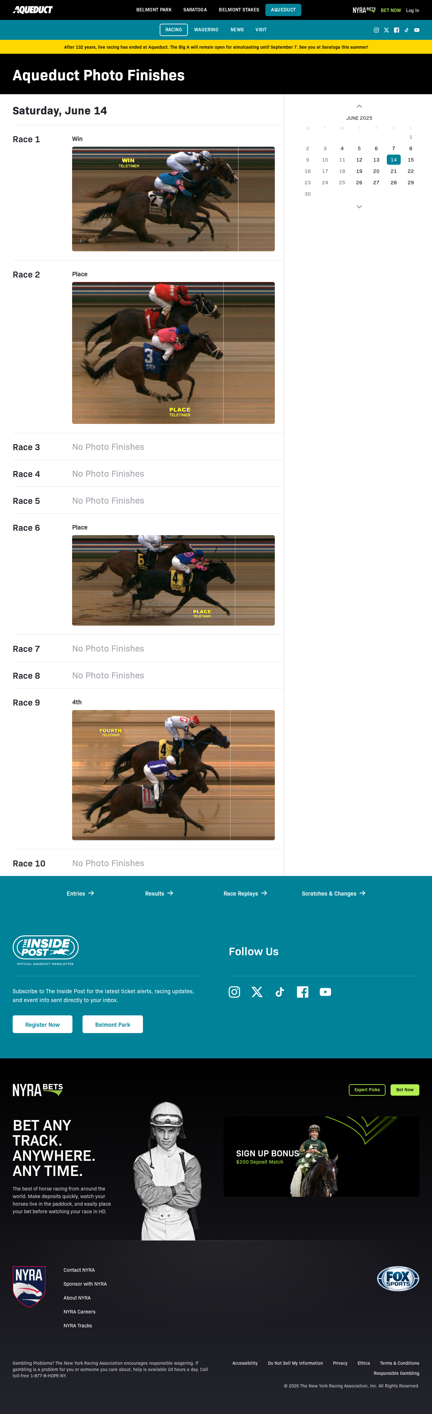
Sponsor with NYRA (85, 1283)
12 (359, 159)
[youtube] (416, 30)
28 (394, 182)
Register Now (42, 1024)
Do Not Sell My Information (295, 1363)
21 (394, 171)
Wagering (206, 29)
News (237, 29)
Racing (173, 29)
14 (394, 159)
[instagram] (376, 30)
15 (411, 159)
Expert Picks (367, 1089)
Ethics (364, 1363)
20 (376, 171)
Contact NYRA (79, 1269)
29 (411, 182)
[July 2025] (359, 207)
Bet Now (391, 10)
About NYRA (77, 1297)
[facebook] (396, 30)
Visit (261, 29)
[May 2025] (359, 106)
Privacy (340, 1363)
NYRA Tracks (78, 1325)
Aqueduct (283, 9)
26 (359, 182)
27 (376, 182)
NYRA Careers (80, 1311)
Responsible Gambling (396, 1373)
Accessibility (245, 1363)
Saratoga (195, 9)
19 (359, 171)
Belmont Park (154, 9)
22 (411, 171)
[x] (386, 30)
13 (376, 159)
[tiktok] (406, 30)
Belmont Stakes (239, 9)
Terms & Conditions (399, 1363)
